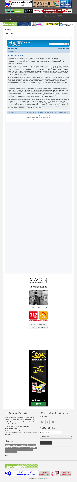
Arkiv (54, 16)
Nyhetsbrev (9, 19)
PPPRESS (60, 16)
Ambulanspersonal (27, 449)
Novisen (24, 16)
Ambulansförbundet (30, 447)
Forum (12, 16)
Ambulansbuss (32, 445)
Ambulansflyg (20, 447)
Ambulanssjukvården (11, 452)
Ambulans (14, 445)
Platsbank (48, 16)
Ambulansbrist (23, 445)
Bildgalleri (31, 16)
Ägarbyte (7, 445)
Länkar (40, 16)
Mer (6, 455)
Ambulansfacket (9, 447)
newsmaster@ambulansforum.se (14, 432)
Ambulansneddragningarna (13, 449)
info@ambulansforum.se (11, 428)
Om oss (18, 16)
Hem (7, 16)
